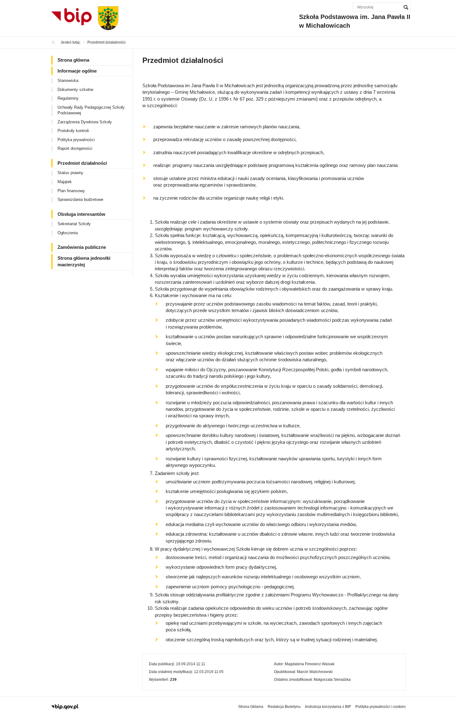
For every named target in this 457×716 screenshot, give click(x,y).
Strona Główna (250, 706)
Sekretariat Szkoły (74, 223)
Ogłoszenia (68, 232)
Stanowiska (68, 80)
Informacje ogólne (77, 70)
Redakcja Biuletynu (284, 706)
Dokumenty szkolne (75, 89)
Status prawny (70, 172)
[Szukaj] (405, 7)
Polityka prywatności (76, 139)
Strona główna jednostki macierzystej (84, 261)
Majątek (65, 181)
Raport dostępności (75, 148)
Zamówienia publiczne (82, 247)
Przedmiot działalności (82, 163)
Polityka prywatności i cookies (380, 706)
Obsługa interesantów (81, 214)
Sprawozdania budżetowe (80, 199)
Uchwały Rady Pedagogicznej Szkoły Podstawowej (91, 110)
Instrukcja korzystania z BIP (328, 706)
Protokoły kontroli (73, 130)
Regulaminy (68, 98)
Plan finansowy (71, 190)
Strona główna (73, 60)
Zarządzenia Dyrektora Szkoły (85, 122)
